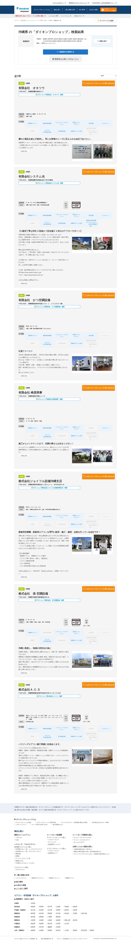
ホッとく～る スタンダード (82, 840)
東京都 (66, 913)
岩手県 (50, 906)
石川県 (50, 910)
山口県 (66, 923)
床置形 (17, 856)
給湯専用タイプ (53, 853)
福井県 (66, 910)
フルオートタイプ (53, 839)
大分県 (66, 930)
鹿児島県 (84, 930)
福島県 (75, 906)
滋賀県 (58, 920)
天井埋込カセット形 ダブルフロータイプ (28, 851)
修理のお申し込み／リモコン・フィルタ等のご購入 (30, 16)
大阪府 (50, 920)
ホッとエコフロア (79, 842)
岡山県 (50, 923)
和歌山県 (67, 920)
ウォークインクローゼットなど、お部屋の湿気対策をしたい (92, 854)
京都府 (41, 920)
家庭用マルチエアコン (38, 878)
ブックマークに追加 (106, 20)
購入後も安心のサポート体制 (100, 822)
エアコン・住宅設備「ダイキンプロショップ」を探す (36, 895)
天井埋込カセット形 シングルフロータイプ (28, 849)
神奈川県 (84, 913)
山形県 (58, 906)
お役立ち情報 (21, 885)
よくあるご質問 (54, 16)
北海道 (33, 903)
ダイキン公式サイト (58, 3)
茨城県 (50, 913)
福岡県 (33, 930)
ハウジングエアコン (21, 878)
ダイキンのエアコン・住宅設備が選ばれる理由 (74, 822)
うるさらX (18, 837)
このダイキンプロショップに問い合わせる (99, 83)
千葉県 (75, 913)
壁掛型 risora (19, 861)
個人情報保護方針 (46, 938)
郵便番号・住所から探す (25, 899)
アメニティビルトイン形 (22, 858)
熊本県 (58, 930)
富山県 (33, 910)
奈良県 (75, 920)
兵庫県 (33, 920)
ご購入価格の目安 (22, 875)
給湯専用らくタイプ (54, 844)
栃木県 (41, 913)
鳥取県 (33, 923)
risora (17, 840)
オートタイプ (52, 842)
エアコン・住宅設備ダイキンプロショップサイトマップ (72, 938)
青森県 (33, 906)
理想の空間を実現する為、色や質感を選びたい (88, 851)
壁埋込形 (18, 853)
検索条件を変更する (66, 52)
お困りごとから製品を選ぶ (82, 846)
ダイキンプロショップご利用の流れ (46, 822)
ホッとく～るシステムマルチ (82, 837)
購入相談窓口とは (58, 824)
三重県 (50, 917)
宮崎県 (75, 930)
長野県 (58, 910)
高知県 (58, 927)
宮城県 (66, 906)
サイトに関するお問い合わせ (40, 824)
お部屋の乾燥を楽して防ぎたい (83, 849)
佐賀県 (41, 930)
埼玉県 (58, 913)
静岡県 (41, 917)
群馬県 (33, 913)
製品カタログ (78, 16)
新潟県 (41, 910)
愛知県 (58, 917)
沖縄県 (92, 930)
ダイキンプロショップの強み (23, 822)
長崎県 (50, 930)
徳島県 (33, 927)
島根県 (41, 923)
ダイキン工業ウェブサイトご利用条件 (24, 938)
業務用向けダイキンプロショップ (78, 3)
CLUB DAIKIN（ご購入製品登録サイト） (103, 3)
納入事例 (19, 882)
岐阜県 (33, 917)
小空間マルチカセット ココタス (24, 863)
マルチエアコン (20, 869)
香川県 (41, 927)
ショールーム (65, 16)
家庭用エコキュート (54, 878)
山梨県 (75, 910)
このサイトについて (21, 824)
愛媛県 (50, 927)
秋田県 (41, 906)
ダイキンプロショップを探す (109, 9)
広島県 (58, 923)
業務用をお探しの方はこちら (66, 59)
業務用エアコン (70, 878)
